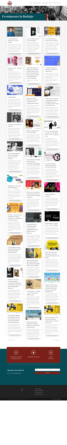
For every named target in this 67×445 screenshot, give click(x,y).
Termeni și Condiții (38, 388)
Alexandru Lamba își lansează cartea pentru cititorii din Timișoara (50, 165)
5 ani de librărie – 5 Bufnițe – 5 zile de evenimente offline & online (33, 293)
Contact (22, 388)
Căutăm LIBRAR (12, 97)
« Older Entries (10, 340)
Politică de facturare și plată (39, 394)
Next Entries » (56, 340)
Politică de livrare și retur (39, 392)
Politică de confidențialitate (39, 390)
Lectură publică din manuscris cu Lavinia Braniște (13, 40)
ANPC (22, 390)
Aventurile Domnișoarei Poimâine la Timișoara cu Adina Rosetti (51, 69)
